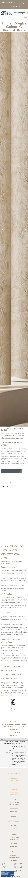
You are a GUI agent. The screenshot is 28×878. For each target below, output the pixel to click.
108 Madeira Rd (14, 862)
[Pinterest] (14, 7)
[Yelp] (20, 7)
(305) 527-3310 (14, 868)
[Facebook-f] (8, 7)
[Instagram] (11, 7)
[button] (3, 296)
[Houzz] (17, 7)
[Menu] (25, 17)
